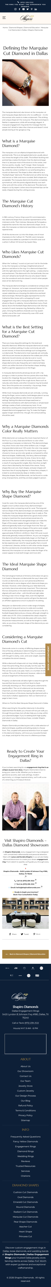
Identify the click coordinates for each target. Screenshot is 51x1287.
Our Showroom (25, 1071)
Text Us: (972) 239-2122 (25, 884)
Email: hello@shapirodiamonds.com (25, 887)
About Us (25, 1066)
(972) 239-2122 (32, 1023)
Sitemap (25, 1120)
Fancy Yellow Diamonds (25, 1141)
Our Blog (25, 1101)
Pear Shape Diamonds (25, 1222)
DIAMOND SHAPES (25, 1185)
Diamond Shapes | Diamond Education (24, 28)
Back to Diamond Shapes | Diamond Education (27, 954)
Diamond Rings (25, 1151)
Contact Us (25, 1076)
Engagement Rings (25, 1146)
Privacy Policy (25, 1115)
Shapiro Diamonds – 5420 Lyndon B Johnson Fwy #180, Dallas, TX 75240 (25, 872)
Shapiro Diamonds (24, 1277)
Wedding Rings (25, 1156)
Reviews (25, 1161)
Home (5, 28)
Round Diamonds (25, 1207)
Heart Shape (25, 1231)
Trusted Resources (25, 1166)
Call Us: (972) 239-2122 (25, 881)
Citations (25, 1176)
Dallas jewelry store (36, 1258)
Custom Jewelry (25, 1091)
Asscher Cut (25, 1226)
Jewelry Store (25, 1086)
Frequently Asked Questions (26, 1136)
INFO (25, 1130)
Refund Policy (25, 1105)
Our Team (25, 1081)
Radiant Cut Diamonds (26, 1212)
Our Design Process (25, 1096)
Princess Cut (25, 1236)
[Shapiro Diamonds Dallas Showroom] (25, 913)
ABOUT (25, 1059)
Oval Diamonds (25, 1197)
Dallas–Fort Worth (37, 1261)
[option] (25, 6)
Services (25, 1171)
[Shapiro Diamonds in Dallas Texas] (25, 807)
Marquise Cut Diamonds (25, 1217)
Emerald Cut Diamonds (25, 1202)
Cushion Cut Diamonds (25, 1192)
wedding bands (40, 1251)
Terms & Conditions (25, 1110)
